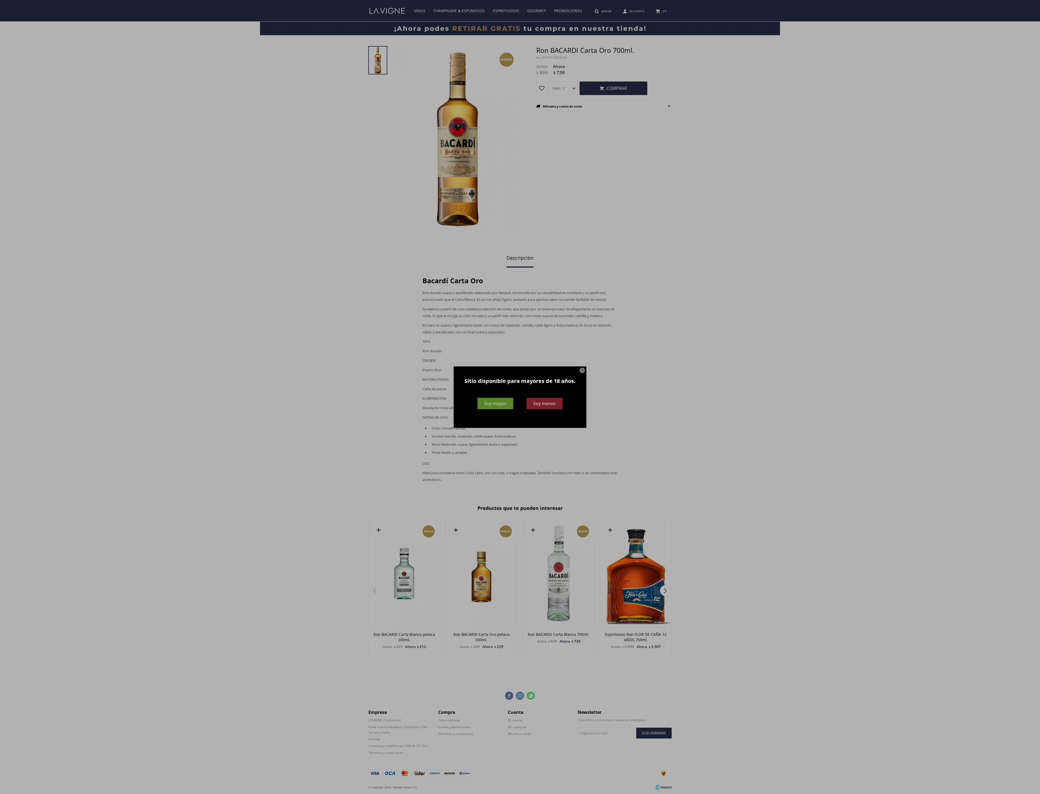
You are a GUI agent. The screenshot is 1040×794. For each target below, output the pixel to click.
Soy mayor (495, 403)
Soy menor (544, 403)
